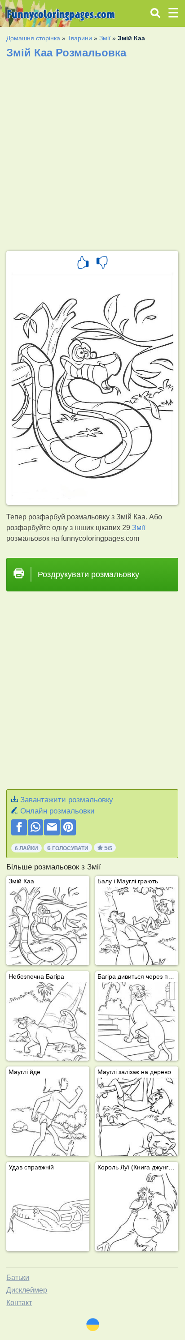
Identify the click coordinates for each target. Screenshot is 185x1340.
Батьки (17, 1277)
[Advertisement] (92, 152)
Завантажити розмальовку (66, 800)
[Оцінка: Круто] (83, 263)
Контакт (19, 1302)
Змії (104, 38)
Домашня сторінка (33, 38)
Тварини (79, 38)
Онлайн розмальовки (57, 811)
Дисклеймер (26, 1290)
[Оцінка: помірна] (101, 263)
